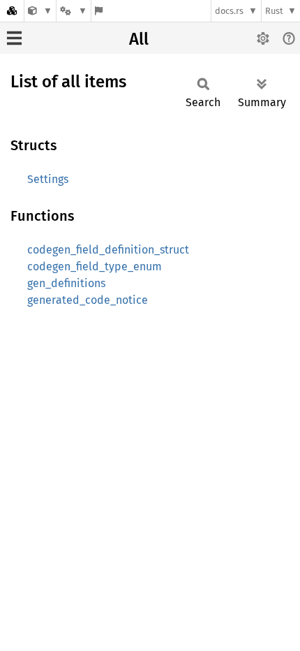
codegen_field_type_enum (94, 266)
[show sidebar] (14, 38)
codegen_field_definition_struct (108, 249)
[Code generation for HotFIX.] (40, 11)
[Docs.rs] (12, 11)
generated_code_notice (87, 300)
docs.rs (229, 11)
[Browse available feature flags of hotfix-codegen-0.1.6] (98, 11)
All (139, 39)
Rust (274, 11)
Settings (47, 179)
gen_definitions (66, 283)
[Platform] (73, 11)
